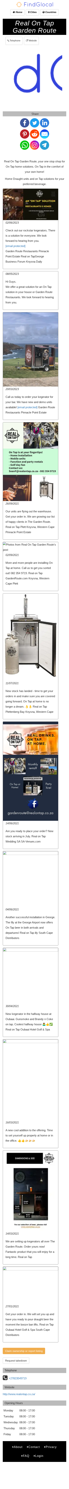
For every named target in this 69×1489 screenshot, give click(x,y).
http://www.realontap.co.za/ (19, 1394)
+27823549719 (17, 1378)
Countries (50, 12)
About (18, 1447)
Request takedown (16, 1360)
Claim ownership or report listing (24, 1350)
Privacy (51, 1447)
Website (32, 40)
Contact (34, 1447)
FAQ (26, 1455)
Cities (33, 12)
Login (39, 1455)
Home (18, 12)
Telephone (14, 40)
